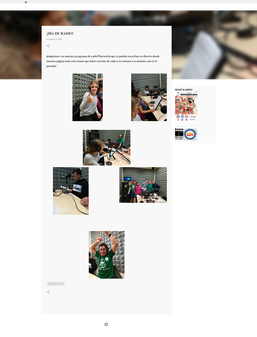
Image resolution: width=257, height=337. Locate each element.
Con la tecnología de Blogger (130, 324)
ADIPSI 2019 (56, 284)
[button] (48, 46)
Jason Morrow (138, 331)
